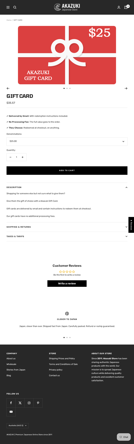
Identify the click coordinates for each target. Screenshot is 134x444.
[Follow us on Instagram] (29, 402)
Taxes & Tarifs (15, 236)
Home (9, 20)
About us (11, 358)
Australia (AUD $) (16, 425)
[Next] (126, 88)
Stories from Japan (16, 370)
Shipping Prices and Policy (62, 358)
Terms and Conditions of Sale (63, 364)
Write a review (67, 283)
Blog (9, 375)
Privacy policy (55, 370)
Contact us (54, 375)
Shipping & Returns (19, 227)
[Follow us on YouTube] (11, 411)
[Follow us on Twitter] (20, 402)
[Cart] (125, 7)
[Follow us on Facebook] (11, 402)
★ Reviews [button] (131, 224)
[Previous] (8, 88)
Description (14, 187)
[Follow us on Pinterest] (38, 402)
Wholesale (11, 364)
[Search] (14, 7)
